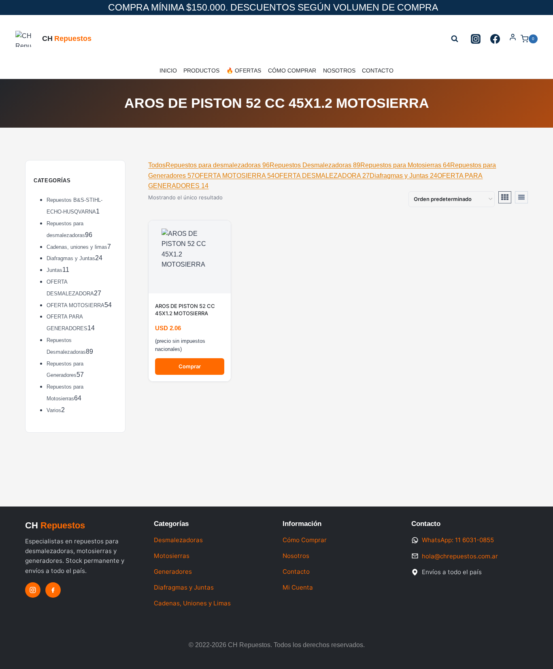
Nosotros (339, 70)
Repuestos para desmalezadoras (218, 165)
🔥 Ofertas (243, 70)
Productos (201, 70)
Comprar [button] (190, 366)
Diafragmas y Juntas (403, 175)
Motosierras (171, 556)
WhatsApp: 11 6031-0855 (458, 540)
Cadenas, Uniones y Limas (192, 603)
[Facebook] (495, 39)
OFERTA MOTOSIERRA (234, 175)
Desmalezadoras (178, 540)
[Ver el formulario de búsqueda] (454, 39)
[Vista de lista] (521, 197)
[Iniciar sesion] (513, 38)
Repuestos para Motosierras (405, 165)
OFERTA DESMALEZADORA (322, 175)
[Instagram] (475, 39)
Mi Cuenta (298, 587)
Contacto (377, 70)
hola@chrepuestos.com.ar (460, 556)
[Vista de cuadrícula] (504, 197)
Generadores (173, 571)
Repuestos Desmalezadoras (315, 165)
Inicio (168, 70)
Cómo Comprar (292, 70)
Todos (157, 165)
